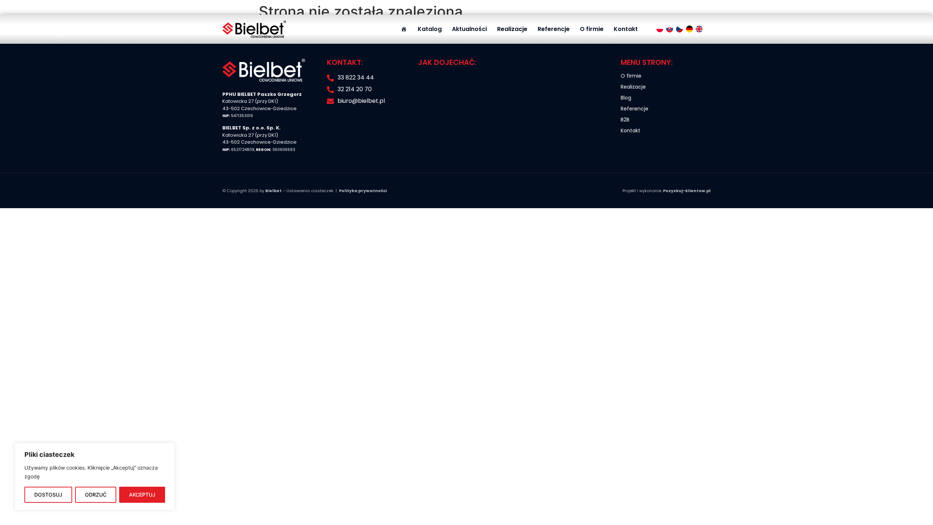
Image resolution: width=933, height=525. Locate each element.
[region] (95, 476)
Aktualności (469, 29)
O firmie (592, 29)
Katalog (430, 29)
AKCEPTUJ (142, 494)
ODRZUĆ (95, 494)
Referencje (554, 29)
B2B (625, 119)
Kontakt (626, 29)
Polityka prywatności (363, 191)
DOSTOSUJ (48, 494)
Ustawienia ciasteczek (309, 191)
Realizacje (512, 29)
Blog (626, 97)
